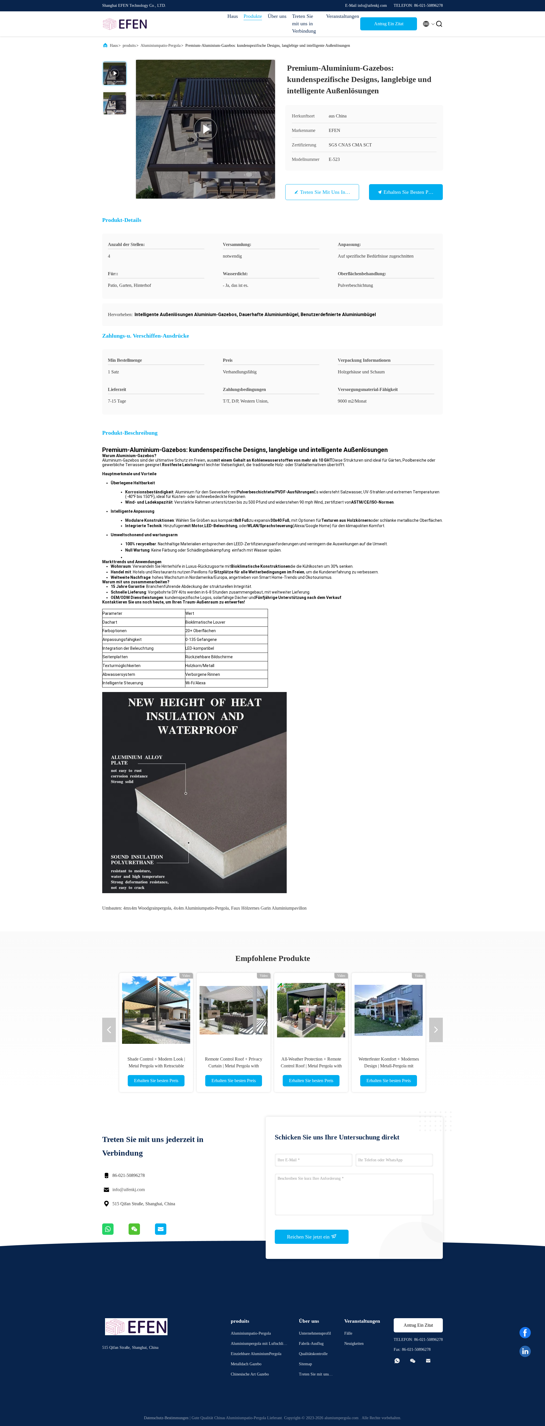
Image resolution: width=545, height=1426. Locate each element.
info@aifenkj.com (128, 1189)
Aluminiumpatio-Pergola (161, 45)
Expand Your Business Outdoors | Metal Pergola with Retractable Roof (389, 1066)
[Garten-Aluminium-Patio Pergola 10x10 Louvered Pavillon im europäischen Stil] (156, 1010)
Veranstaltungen (340, 16)
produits (129, 45)
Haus (232, 16)
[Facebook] (525, 1332)
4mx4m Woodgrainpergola (147, 908)
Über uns (277, 16)
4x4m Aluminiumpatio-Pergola (201, 908)
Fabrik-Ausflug (311, 1343)
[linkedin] (525, 1351)
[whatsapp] (115, 1233)
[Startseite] (125, 23)
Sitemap (305, 1364)
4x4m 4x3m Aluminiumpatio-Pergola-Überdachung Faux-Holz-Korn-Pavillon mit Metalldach (311, 1066)
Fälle (348, 1333)
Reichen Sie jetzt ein (309, 1237)
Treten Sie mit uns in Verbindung (304, 23)
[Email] (168, 1233)
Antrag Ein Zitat (388, 23)
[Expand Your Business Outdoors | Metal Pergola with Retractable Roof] (389, 1010)
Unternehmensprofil (315, 1333)
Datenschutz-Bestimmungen (166, 1418)
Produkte (253, 16)
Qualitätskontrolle (313, 1354)
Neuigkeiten (354, 1343)
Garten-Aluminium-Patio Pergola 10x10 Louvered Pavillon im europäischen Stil (156, 1066)
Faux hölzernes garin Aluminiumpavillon (269, 908)
